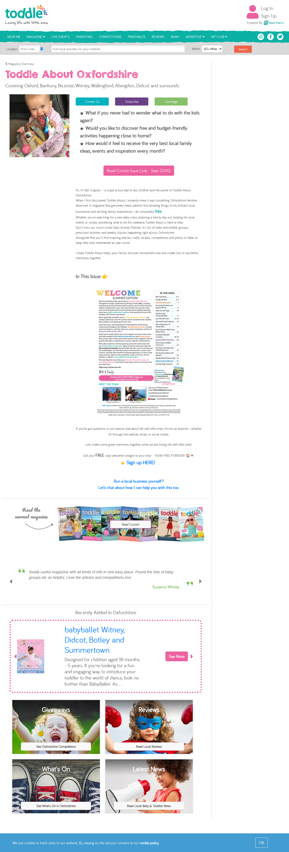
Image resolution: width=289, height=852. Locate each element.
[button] (10, 584)
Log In (267, 8)
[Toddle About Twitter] (280, 36)
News (175, 37)
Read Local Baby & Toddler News (149, 797)
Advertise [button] (194, 37)
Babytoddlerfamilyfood (103, 634)
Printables (136, 37)
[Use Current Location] (41, 49)
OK (261, 842)
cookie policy (149, 842)
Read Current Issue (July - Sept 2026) (139, 170)
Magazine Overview (20, 64)
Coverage (171, 101)
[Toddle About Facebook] (271, 36)
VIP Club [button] (218, 37)
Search (243, 49)
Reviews (158, 37)
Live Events (60, 37)
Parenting (84, 37)
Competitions (110, 37)
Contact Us (92, 101)
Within (196, 49)
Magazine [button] (35, 37)
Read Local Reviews (149, 738)
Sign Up (269, 16)
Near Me (13, 37)
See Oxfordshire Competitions (56, 738)
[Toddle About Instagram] (261, 36)
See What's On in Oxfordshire (56, 797)
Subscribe (131, 101)
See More (176, 654)
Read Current (130, 524)
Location (12, 49)
